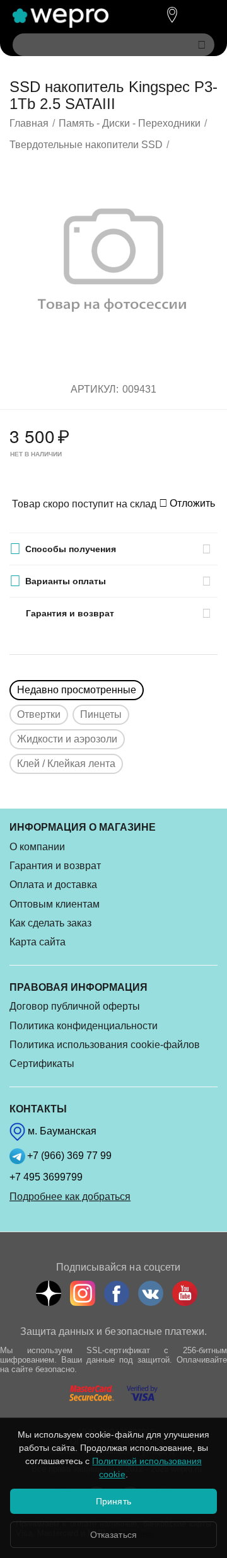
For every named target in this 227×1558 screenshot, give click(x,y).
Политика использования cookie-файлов (104, 1044)
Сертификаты (41, 1063)
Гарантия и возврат (55, 865)
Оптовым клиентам (54, 904)
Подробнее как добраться (70, 1196)
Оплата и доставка (53, 884)
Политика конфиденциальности (83, 1025)
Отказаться (113, 1535)
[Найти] (201, 44)
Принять (113, 1501)
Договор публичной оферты (74, 1006)
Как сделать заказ (50, 923)
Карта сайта (37, 942)
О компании (37, 846)
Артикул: (95, 389)
